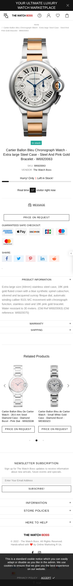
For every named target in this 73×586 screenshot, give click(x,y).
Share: (6, 252)
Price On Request (18, 429)
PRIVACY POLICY (27, 577)
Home (36, 25)
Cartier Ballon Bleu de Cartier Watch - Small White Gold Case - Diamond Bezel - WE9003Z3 (54, 416)
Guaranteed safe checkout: (21, 225)
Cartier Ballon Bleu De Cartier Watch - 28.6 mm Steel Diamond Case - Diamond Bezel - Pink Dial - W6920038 (18, 416)
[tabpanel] (18, 401)
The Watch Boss (22, 15)
